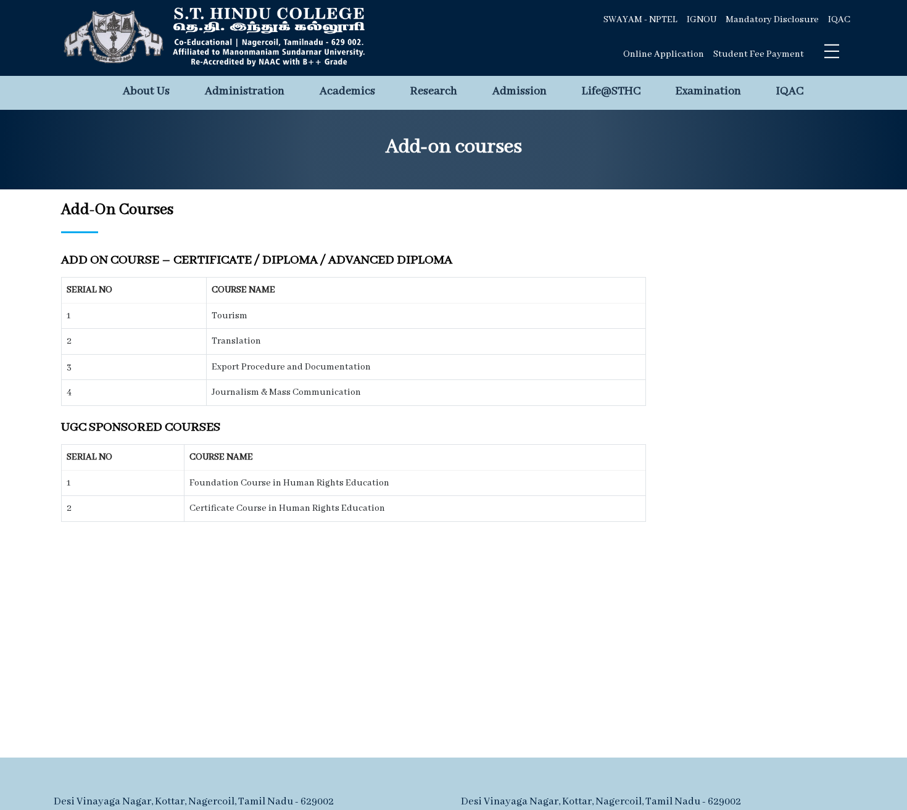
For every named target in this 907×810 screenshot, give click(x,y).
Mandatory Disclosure (772, 19)
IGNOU (701, 19)
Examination (708, 91)
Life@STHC (611, 91)
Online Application (663, 54)
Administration (244, 91)
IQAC (839, 19)
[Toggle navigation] (831, 51)
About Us (146, 91)
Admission (519, 91)
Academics (347, 91)
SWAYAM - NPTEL (640, 19)
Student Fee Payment (758, 54)
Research (433, 91)
